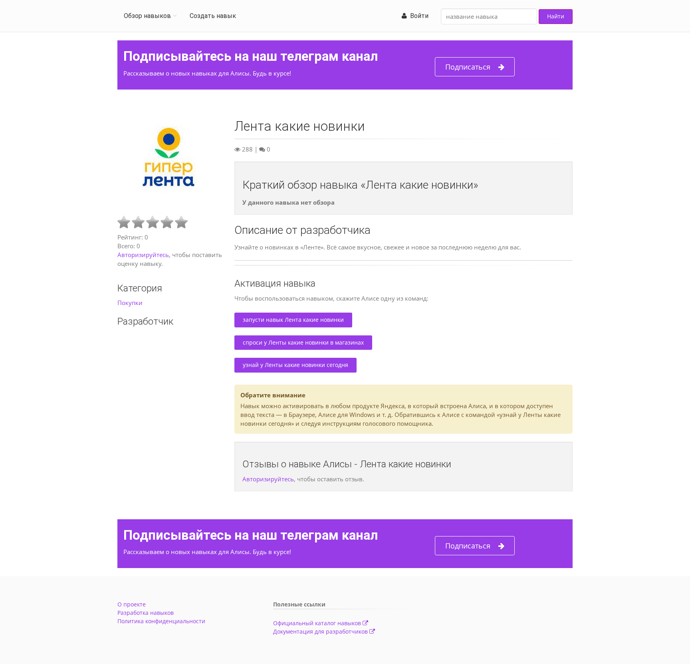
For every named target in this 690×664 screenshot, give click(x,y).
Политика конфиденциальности (161, 621)
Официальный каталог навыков (318, 623)
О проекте (131, 604)
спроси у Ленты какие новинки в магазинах (303, 342)
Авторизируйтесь (143, 255)
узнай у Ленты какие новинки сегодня (295, 365)
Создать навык (213, 16)
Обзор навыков (147, 16)
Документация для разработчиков (321, 631)
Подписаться (467, 67)
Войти (417, 16)
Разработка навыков (145, 612)
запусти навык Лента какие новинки (293, 319)
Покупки (130, 303)
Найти (555, 16)
